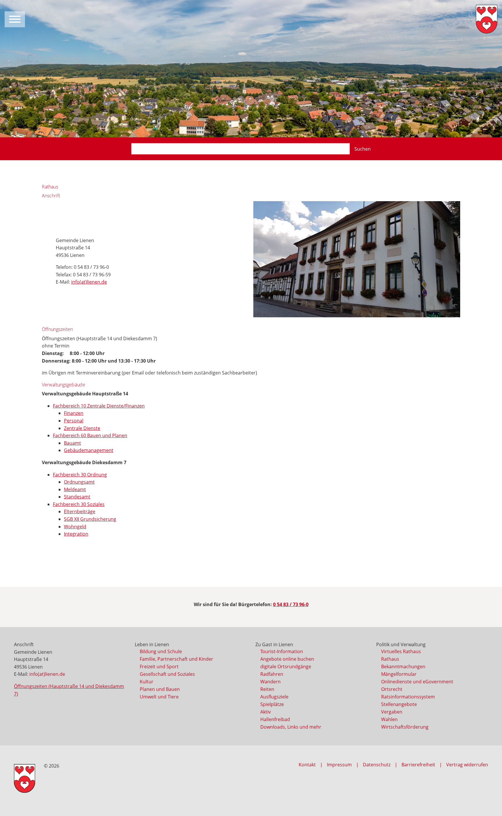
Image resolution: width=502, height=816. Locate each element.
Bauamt (72, 443)
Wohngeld (75, 526)
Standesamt (77, 496)
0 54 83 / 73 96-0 (291, 604)
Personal (73, 420)
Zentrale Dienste (82, 428)
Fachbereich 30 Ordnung (80, 474)
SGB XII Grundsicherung (90, 519)
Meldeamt (75, 489)
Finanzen (73, 413)
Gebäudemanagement (88, 450)
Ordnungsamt (79, 482)
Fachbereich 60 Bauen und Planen (90, 435)
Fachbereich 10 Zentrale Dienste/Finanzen (99, 406)
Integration (76, 534)
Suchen (362, 149)
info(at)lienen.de (89, 282)
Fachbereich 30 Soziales (79, 504)
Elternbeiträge (79, 511)
